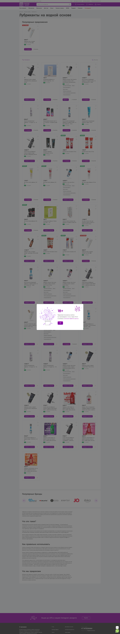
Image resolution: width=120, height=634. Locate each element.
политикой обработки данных (71, 318)
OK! (60, 323)
